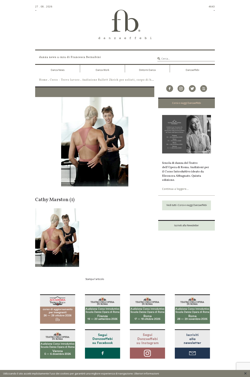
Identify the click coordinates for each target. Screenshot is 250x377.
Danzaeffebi (192, 70)
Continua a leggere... (175, 189)
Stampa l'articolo (94, 279)
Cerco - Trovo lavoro (65, 80)
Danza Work (102, 70)
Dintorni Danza (147, 70)
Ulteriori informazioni (146, 373)
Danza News (57, 70)
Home (43, 80)
